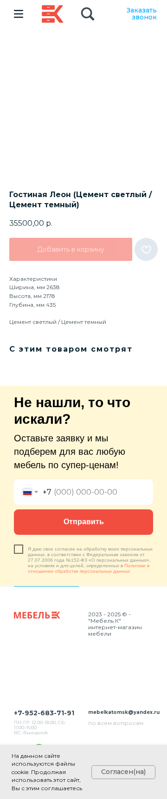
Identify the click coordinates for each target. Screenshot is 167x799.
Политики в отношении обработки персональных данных (88, 568)
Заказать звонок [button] (142, 13)
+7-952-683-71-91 (44, 713)
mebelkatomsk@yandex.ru (124, 712)
